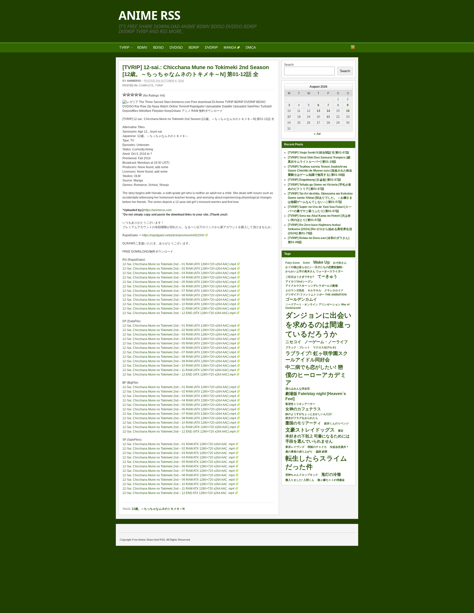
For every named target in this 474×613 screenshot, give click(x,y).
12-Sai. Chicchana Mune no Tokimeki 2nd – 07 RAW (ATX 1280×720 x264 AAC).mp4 (179, 291)
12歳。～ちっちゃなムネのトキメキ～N (158, 509)
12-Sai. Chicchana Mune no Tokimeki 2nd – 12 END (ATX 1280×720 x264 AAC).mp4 (179, 313)
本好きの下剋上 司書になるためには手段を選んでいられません (317, 438)
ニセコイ (293, 342)
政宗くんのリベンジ (336, 423)
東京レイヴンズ (294, 446)
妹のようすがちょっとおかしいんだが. (308, 414)
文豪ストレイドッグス (310, 430)
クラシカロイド (333, 290)
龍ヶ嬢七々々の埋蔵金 (331, 479)
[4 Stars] (136, 95)
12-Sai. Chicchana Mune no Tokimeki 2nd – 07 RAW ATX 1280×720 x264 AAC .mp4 (178, 471)
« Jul (317, 134)
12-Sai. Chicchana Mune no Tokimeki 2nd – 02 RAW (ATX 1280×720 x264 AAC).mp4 (179, 268)
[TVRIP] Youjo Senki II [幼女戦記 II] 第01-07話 (318, 152)
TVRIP (122, 48)
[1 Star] (124, 95)
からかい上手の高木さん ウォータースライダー (314, 271)
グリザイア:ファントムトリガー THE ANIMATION (316, 294)
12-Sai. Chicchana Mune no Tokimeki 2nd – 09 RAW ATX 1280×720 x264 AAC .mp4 (178, 479)
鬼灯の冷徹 (331, 474)
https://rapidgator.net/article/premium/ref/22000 (173, 235)
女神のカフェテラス (303, 409)
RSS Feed (352, 47)
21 (328, 117)
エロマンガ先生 (294, 290)
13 (318, 111)
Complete (146, 85)
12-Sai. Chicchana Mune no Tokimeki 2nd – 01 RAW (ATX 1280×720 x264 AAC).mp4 (179, 264)
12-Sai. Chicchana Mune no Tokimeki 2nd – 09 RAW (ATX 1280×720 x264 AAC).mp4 (179, 299)
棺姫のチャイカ (317, 446)
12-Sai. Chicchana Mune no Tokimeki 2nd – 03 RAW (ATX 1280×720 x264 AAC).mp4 (179, 273)
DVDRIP (211, 47)
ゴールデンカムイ (301, 299)
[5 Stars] (140, 95)
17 (289, 117)
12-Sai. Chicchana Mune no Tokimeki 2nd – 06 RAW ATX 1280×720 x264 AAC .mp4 (178, 466)
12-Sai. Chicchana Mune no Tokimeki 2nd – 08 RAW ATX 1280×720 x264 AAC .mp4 (178, 475)
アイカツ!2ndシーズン (299, 281)
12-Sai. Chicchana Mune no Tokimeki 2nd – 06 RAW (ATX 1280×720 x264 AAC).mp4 (179, 286)
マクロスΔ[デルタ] (324, 347)
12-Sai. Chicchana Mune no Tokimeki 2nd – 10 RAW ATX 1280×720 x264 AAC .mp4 (178, 484)
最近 (340, 430)
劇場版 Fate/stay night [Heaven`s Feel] (315, 396)
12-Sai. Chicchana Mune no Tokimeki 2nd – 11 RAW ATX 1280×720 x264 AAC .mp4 (178, 488)
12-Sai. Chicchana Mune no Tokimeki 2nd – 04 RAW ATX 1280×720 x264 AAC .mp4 (178, 457)
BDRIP (194, 47)
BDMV (142, 47)
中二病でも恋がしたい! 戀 (314, 367)
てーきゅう (327, 276)
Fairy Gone (292, 262)
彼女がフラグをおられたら (301, 417)
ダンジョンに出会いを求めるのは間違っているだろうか (318, 324)
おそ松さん (340, 262)
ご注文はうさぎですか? (299, 276)
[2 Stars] (128, 95)
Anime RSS (149, 15)
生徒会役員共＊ (339, 446)
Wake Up (321, 262)
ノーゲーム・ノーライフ (326, 342)
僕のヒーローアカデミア (315, 379)
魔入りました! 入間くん (299, 479)
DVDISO (176, 47)
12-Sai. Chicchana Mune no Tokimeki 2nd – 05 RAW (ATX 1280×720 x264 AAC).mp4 (179, 282)
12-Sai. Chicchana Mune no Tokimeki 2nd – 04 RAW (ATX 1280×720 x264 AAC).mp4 (179, 277)
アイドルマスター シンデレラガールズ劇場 (311, 285)
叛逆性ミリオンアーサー (300, 403)
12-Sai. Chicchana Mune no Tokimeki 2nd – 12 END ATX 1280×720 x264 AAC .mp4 (178, 493)
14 (328, 111)
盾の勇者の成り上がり (299, 451)
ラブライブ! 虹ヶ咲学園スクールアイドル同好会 (316, 356)
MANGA (230, 47)
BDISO (158, 47)
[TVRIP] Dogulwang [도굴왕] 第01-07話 (314, 179)
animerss (134, 80)
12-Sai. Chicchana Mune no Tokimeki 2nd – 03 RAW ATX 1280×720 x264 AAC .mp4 (178, 453)
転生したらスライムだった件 (316, 463)
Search (289, 64)
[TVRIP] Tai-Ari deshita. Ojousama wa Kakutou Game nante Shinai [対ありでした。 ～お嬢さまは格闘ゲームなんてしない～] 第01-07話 (320, 198)
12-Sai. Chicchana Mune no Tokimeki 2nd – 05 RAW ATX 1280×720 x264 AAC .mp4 (178, 462)
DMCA (251, 47)
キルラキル (314, 290)
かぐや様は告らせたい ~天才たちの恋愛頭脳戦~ (314, 267)
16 (348, 111)
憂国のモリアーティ (303, 423)
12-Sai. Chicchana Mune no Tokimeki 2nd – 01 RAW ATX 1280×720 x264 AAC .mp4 (178, 444)
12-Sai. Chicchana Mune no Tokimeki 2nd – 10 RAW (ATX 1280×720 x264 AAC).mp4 (179, 304)
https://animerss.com (158, 210)
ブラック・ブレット (297, 347)
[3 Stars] (132, 95)
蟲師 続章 (321, 451)
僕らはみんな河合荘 (297, 388)
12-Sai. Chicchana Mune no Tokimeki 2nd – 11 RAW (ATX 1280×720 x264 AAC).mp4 (179, 308)
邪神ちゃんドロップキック (301, 474)
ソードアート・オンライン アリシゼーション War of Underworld (317, 306)
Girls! (306, 262)
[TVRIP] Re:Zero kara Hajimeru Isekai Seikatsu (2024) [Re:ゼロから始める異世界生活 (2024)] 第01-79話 (320, 229)
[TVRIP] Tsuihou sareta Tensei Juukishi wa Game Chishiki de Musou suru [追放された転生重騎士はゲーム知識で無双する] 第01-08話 (320, 171)
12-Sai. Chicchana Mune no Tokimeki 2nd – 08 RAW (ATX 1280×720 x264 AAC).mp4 (179, 295)
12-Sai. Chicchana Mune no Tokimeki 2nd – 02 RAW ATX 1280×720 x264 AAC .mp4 (178, 448)
